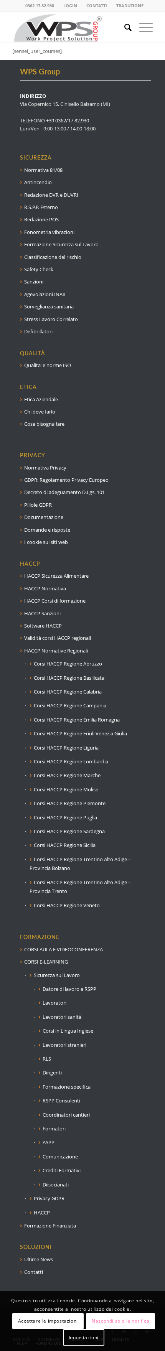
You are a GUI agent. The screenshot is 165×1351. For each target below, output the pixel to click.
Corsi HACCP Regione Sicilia (65, 845)
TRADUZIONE (130, 5)
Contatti (33, 1272)
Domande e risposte (47, 529)
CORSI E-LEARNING (46, 961)
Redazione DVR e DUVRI (51, 194)
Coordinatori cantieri (66, 1114)
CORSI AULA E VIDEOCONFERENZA (63, 949)
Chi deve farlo (39, 411)
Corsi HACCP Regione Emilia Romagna (77, 719)
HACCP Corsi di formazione (55, 600)
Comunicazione (60, 1156)
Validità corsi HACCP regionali (57, 637)
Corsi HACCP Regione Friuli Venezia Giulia (80, 733)
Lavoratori (54, 1002)
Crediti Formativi (62, 1170)
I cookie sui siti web (46, 542)
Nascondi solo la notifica (120, 1321)
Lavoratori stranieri (64, 1044)
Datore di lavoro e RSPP (69, 988)
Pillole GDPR (38, 504)
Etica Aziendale (41, 399)
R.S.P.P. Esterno (41, 207)
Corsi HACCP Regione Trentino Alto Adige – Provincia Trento (80, 887)
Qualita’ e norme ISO (47, 365)
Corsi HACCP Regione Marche (67, 775)
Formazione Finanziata (50, 1225)
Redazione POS (41, 219)
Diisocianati (56, 1184)
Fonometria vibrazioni (49, 232)
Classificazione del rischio (52, 257)
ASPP (48, 1142)
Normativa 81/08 (43, 169)
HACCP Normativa (45, 588)
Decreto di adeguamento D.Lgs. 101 (64, 492)
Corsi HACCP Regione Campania (70, 705)
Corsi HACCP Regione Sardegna (69, 831)
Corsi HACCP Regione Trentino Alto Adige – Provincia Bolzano (80, 864)
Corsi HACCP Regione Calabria (68, 691)
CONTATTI (96, 5)
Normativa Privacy (45, 467)
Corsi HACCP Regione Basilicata (69, 677)
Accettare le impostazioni (48, 1321)
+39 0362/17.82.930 (67, 120)
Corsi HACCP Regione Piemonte (70, 803)
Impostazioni (84, 1337)
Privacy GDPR (49, 1198)
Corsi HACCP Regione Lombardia (71, 761)
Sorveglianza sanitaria (49, 306)
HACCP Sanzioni (42, 613)
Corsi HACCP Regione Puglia (65, 817)
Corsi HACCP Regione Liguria (66, 747)
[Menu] (142, 27)
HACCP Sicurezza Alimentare (56, 575)
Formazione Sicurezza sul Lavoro (61, 244)
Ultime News (38, 1259)
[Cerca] (124, 27)
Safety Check (38, 269)
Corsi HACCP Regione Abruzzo (68, 663)
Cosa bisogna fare (44, 423)
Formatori (54, 1128)
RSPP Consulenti (61, 1100)
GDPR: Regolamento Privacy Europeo (66, 479)
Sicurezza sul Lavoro (57, 975)
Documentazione (43, 517)
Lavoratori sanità (62, 1016)
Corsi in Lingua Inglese (68, 1030)
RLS (47, 1058)
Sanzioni (33, 281)
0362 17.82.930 (39, 5)
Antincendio (38, 182)
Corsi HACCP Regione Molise (66, 789)
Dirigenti (52, 1072)
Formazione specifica (67, 1086)
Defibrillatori (38, 331)
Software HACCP (43, 625)
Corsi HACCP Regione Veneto (67, 905)
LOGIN (70, 5)
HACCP (42, 1212)
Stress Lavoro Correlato (51, 319)
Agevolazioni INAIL (45, 294)
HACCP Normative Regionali (56, 650)
